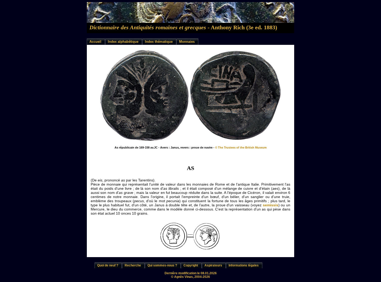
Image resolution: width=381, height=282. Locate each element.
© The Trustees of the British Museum (241, 147)
